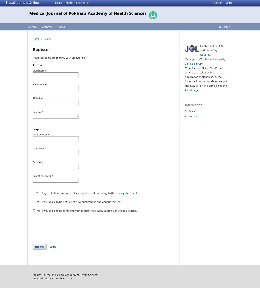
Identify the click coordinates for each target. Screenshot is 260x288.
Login (229, 2)
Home (58, 2)
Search (225, 26)
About (69, 2)
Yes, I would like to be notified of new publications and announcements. (79, 202)
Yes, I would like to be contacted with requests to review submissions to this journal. (86, 210)
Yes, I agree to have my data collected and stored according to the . (87, 193)
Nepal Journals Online (22, 2)
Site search (82, 2)
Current (32, 26)
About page (192, 90)
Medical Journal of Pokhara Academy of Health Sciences (88, 13)
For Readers (191, 111)
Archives (47, 26)
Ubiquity (205, 55)
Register (217, 2)
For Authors (191, 116)
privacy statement (126, 193)
